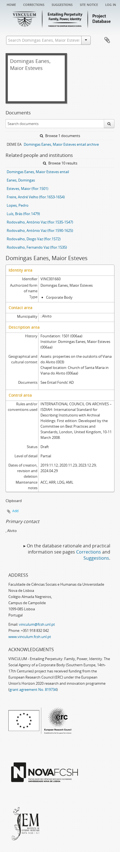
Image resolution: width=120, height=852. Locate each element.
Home (11, 4)
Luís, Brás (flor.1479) (23, 213)
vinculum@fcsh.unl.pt (37, 624)
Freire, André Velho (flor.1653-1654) (36, 196)
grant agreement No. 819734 (33, 689)
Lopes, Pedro (17, 205)
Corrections (33, 4)
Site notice (89, 4)
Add (15, 511)
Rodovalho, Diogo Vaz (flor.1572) (34, 238)
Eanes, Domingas (21, 180)
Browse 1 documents (62, 135)
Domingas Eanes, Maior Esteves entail (38, 171)
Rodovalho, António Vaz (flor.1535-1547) (40, 222)
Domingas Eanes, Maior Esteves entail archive (61, 144)
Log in (110, 4)
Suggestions (62, 4)
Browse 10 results (62, 163)
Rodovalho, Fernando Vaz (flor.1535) (37, 247)
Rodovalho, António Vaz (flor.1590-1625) (40, 230)
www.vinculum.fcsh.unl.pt (29, 636)
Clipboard (107, 40)
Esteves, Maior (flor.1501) (27, 188)
